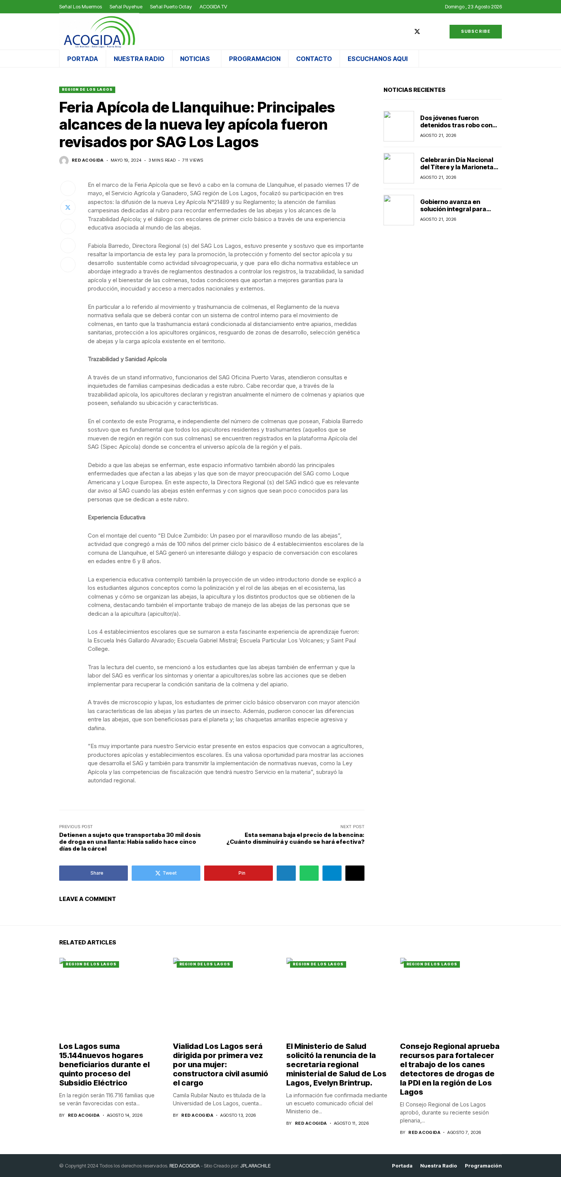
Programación (483, 1166)
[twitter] (417, 31)
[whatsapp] (439, 31)
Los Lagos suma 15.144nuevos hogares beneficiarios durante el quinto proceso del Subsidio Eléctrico (104, 1064)
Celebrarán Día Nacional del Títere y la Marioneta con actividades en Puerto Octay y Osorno (459, 171)
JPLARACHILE (255, 1166)
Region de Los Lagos (87, 89)
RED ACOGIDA (184, 1166)
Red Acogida (88, 160)
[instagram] (428, 31)
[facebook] (405, 31)
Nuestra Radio (438, 1166)
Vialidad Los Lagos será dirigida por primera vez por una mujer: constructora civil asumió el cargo (220, 1064)
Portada (402, 1166)
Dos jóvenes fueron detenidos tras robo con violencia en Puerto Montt (459, 125)
